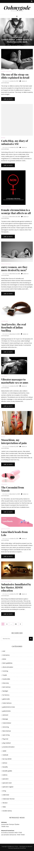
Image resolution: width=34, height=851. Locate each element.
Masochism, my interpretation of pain (14, 441)
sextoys (4, 763)
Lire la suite (8, 99)
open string (5, 735)
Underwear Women (8, 799)
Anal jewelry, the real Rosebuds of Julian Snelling (13, 327)
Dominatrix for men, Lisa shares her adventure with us (17, 40)
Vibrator (4, 376)
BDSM (3, 138)
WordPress (23, 848)
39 (16, 624)
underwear (5, 795)
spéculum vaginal (7, 787)
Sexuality (5, 767)
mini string (5, 727)
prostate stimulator (8, 747)
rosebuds (4, 321)
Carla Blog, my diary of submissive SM (14, 142)
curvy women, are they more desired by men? (14, 268)
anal (3, 651)
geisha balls (5, 529)
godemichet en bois (8, 707)
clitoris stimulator (7, 667)
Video (4, 807)
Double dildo (6, 679)
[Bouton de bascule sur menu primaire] (17, 16)
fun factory (5, 695)
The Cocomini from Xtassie (12, 489)
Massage (5, 719)
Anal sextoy (6, 655)
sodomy (4, 775)
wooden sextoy (7, 811)
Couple (4, 675)
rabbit (4, 751)
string (4, 791)
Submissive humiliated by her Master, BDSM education (16, 587)
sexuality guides (7, 771)
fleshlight (5, 691)
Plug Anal (5, 739)
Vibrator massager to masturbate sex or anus (14, 381)
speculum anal (6, 783)
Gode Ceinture (6, 71)
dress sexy (5, 683)
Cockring (5, 671)
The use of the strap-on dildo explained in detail (15, 76)
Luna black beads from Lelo (14, 533)
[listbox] (17, 32)
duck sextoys (6, 687)
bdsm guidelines (17, 37)
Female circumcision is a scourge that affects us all (16, 211)
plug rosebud (6, 743)
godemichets (6, 711)
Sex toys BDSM (6, 581)
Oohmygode (17, 7)
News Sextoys (6, 207)
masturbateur (6, 723)
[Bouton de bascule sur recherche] (31, 1)
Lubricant (5, 715)
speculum (5, 779)
